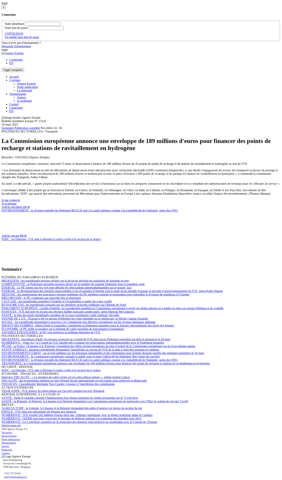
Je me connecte (11, 200)
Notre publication (27, 87)
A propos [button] (14, 80)
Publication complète (27, 128)
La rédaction (24, 90)
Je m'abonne (24, 100)
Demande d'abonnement (16, 46)
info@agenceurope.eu (15, 476)
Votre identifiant (14, 23)
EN (11, 63)
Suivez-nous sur (11, 425)
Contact (14, 104)
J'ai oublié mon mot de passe (22, 37)
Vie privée (7, 432)
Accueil (14, 76)
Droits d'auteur (9, 435)
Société (5, 446)
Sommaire (8, 128)
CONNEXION (14, 33)
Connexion (16, 59)
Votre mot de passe (16, 27)
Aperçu (21, 97)
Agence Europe (26, 83)
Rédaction (7, 449)
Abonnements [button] (17, 94)
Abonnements (9, 442)
